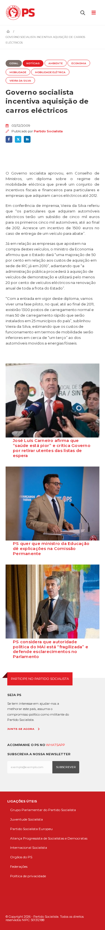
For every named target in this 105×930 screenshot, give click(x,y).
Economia (78, 63)
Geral (13, 63)
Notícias (33, 63)
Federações (18, 866)
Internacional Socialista (28, 847)
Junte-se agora (20, 728)
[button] (83, 13)
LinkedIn (27, 139)
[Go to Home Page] (8, 31)
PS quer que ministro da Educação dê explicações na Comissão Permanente (51, 548)
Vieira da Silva (20, 80)
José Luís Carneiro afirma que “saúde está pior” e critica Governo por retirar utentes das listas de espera (51, 448)
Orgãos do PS (21, 857)
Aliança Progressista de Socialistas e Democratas (48, 838)
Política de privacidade (28, 876)
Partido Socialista (48, 131)
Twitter (18, 139)
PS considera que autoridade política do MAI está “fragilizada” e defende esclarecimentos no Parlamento (50, 649)
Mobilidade (18, 72)
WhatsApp (55, 745)
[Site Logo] (22, 12)
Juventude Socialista (26, 819)
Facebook (9, 139)
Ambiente (55, 63)
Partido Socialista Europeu (31, 829)
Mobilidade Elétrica (50, 72)
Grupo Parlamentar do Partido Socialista (43, 810)
